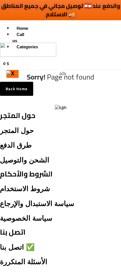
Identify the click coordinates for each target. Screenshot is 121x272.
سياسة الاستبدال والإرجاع (37, 203)
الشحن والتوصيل (24, 160)
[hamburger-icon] (12, 22)
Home (22, 28)
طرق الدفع (16, 145)
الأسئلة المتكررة (23, 262)
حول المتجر (17, 130)
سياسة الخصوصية (26, 218)
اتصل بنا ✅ (17, 247)
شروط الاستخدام (25, 188)
